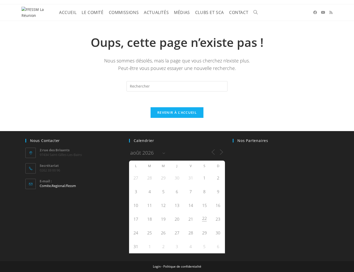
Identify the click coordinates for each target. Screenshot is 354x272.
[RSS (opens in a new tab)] (331, 12)
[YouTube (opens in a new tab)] (323, 12)
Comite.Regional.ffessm (58, 185)
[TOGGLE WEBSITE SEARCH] (255, 12)
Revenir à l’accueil (177, 112)
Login (157, 266)
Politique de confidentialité (182, 266)
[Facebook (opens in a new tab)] (315, 12)
